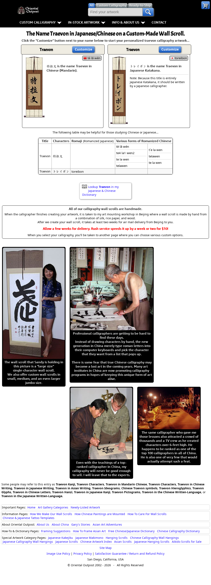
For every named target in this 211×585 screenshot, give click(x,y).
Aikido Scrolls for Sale (187, 542)
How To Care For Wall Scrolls (147, 514)
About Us (43, 524)
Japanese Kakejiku (60, 538)
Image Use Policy (58, 554)
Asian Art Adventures (107, 524)
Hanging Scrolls (117, 538)
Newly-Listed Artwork (85, 507)
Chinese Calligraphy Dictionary (178, 531)
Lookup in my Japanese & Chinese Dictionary (100, 191)
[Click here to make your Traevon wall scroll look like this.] (34, 115)
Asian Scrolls (123, 542)
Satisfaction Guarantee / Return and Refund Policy (129, 554)
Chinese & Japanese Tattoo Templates (28, 518)
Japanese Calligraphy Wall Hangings (28, 542)
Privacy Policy (82, 554)
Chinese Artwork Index (96, 542)
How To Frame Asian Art (89, 531)
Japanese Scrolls (66, 542)
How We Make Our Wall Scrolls (51, 514)
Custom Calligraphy (38, 22)
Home (31, 507)
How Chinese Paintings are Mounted (100, 514)
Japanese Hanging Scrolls (151, 542)
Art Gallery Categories (53, 507)
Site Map (106, 548)
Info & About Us (125, 22)
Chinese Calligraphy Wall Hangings (154, 538)
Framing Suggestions (55, 531)
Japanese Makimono (89, 538)
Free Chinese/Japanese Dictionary (131, 531)
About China (60, 524)
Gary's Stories (80, 524)
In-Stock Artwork (84, 22)
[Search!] (148, 12)
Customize (83, 49)
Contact (159, 22)
